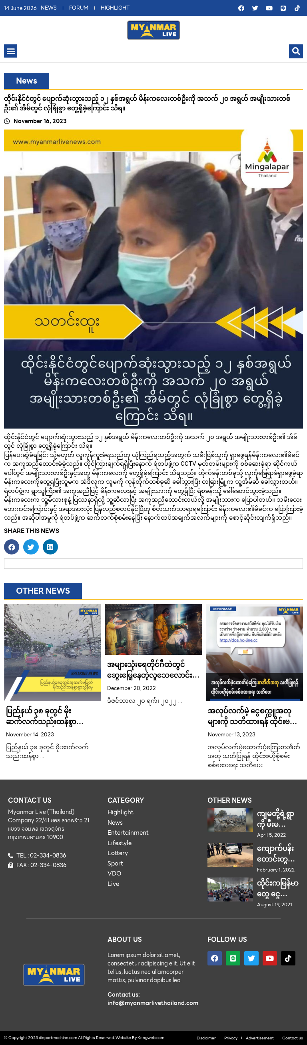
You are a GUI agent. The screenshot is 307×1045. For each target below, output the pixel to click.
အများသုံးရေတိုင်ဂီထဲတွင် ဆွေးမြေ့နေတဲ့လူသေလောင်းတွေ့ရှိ (149, 675)
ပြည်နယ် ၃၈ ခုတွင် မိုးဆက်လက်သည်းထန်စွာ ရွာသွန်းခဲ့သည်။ (41, 721)
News (26, 80)
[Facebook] (241, 8)
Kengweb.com (151, 1038)
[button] (10, 51)
